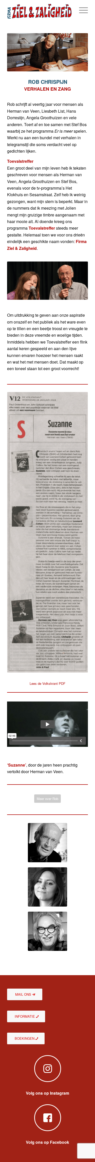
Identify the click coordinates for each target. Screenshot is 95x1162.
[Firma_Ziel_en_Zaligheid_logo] (39, 10)
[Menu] (81, 10)
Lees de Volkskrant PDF (47, 683)
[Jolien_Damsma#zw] (47, 887)
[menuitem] (81, 10)
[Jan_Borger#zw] (47, 931)
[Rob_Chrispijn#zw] (47, 842)
